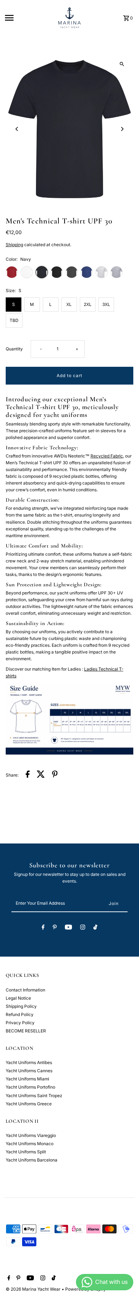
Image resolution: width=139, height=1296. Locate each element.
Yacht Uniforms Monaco (29, 1143)
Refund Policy (20, 1014)
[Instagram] (82, 928)
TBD (14, 320)
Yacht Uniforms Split (26, 1151)
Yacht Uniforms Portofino (30, 1087)
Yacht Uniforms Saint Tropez (34, 1095)
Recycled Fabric (107, 456)
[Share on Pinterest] (55, 775)
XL (69, 304)
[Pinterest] (55, 928)
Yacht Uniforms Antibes (29, 1062)
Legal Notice (18, 998)
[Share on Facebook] (28, 775)
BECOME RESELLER (26, 1030)
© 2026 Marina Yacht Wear (34, 1289)
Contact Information (25, 990)
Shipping (14, 244)
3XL (106, 304)
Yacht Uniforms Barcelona (31, 1160)
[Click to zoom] (122, 64)
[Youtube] (68, 928)
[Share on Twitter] (41, 775)
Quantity (14, 348)
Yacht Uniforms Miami (27, 1078)
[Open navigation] (28, 18)
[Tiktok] (95, 928)
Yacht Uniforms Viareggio (31, 1135)
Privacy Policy (20, 1022)
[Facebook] (43, 928)
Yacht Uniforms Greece (29, 1103)
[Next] (122, 129)
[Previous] (17, 129)
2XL (88, 304)
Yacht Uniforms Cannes (29, 1070)
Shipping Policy (21, 1006)
